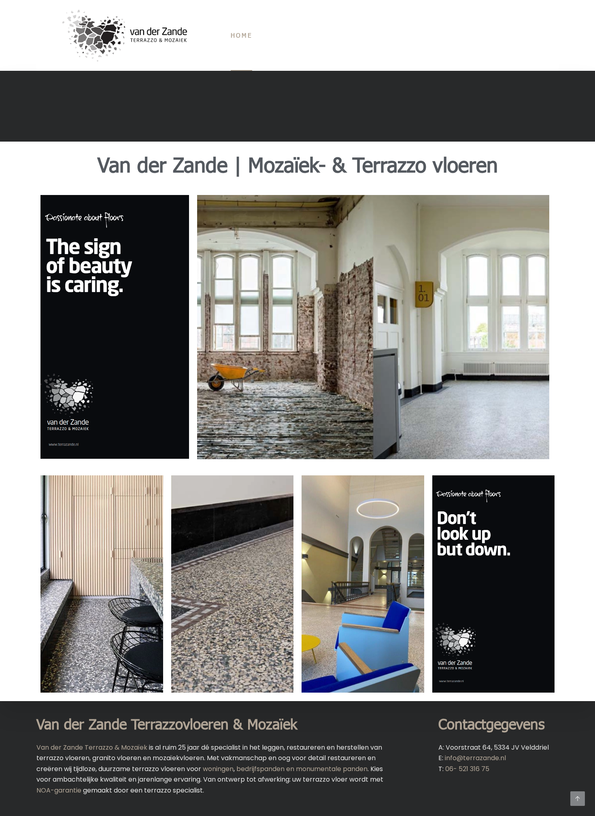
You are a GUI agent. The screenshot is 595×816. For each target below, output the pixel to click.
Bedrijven (418, 35)
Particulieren (352, 35)
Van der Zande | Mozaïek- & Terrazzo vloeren (298, 164)
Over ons (474, 35)
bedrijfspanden (260, 769)
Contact (527, 35)
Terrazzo (287, 35)
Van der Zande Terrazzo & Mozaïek (91, 747)
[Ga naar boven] (577, 798)
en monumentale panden (326, 769)
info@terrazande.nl (475, 758)
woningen (218, 769)
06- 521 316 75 (467, 769)
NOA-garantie (58, 790)
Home (241, 35)
